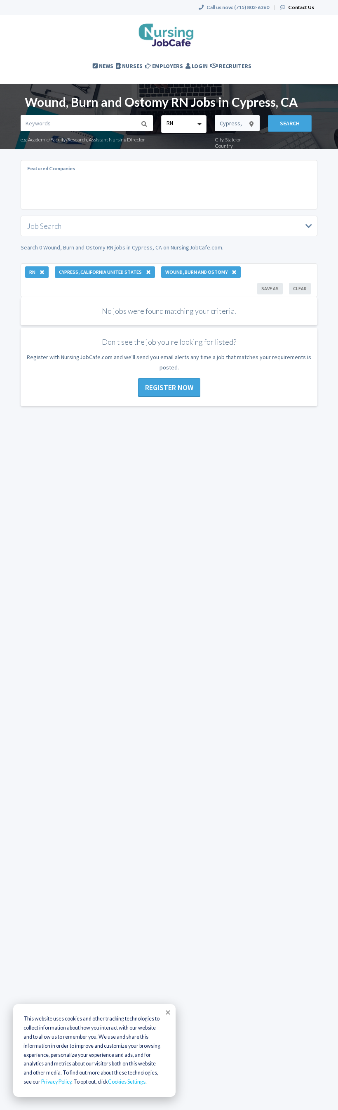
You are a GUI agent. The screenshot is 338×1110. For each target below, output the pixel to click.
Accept (167, 1012)
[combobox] (184, 124)
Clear (300, 288)
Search (290, 123)
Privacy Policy (56, 1082)
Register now (169, 387)
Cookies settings (127, 1082)
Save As (270, 288)
